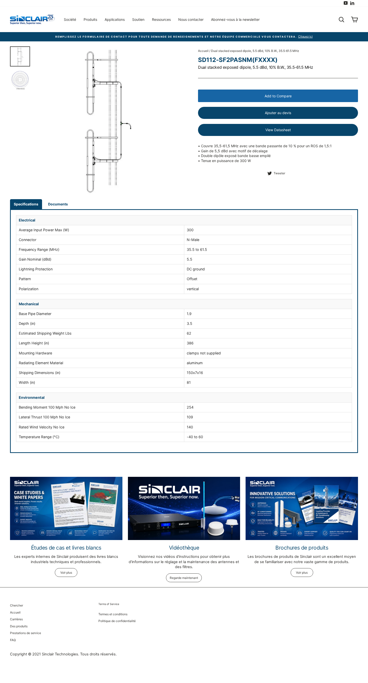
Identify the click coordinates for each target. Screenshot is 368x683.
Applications (115, 19)
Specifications (26, 204)
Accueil (203, 51)
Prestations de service (25, 633)
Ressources (161, 19)
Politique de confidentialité (117, 621)
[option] (107, 120)
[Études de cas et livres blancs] (66, 508)
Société (70, 19)
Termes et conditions (112, 614)
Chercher (16, 605)
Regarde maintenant (184, 578)
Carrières (16, 619)
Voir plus (66, 572)
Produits (90, 19)
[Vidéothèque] (184, 508)
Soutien (138, 19)
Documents (58, 204)
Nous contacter (191, 19)
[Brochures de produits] (302, 508)
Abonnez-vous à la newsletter (235, 19)
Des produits (19, 626)
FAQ (13, 640)
